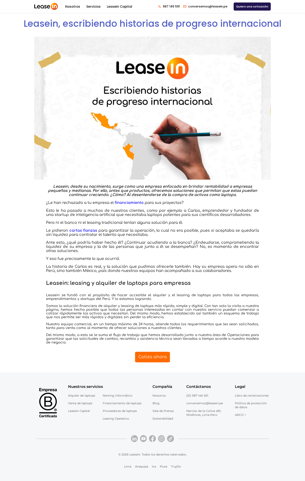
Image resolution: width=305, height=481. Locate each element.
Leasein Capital (119, 6)
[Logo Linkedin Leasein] (134, 438)
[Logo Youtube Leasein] (143, 438)
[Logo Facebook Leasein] (152, 438)
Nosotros (72, 6)
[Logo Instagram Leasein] (161, 438)
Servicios (93, 6)
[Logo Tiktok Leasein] (170, 438)
